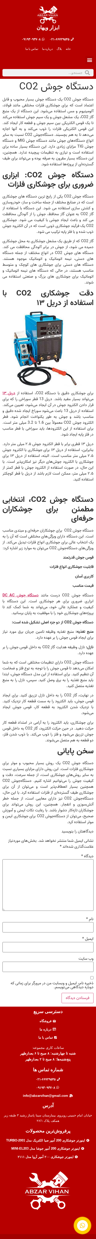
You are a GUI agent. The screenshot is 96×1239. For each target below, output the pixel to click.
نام (90, 919)
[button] (89, 60)
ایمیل (88, 939)
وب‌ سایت (86, 959)
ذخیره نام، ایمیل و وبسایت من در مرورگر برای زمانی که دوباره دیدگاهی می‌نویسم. (52, 985)
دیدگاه (87, 856)
